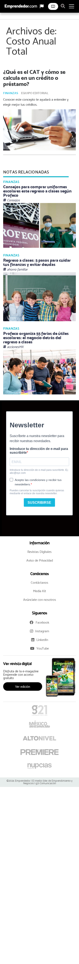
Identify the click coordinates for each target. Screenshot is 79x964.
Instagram (42, 631)
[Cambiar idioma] (41, 6)
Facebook (42, 622)
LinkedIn (42, 640)
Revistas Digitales (39, 552)
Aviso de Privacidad (39, 560)
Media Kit (39, 591)
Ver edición (22, 686)
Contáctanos (39, 583)
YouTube (42, 648)
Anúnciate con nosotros (39, 600)
